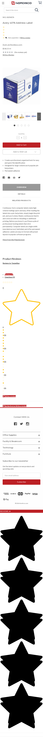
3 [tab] (21, 125)
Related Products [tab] (21, 200)
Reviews (5, 511)
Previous (4, 116)
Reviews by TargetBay (11, 263)
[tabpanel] (9, 116)
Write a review (25, 38)
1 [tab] (14, 125)
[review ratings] (3, 32)
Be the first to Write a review (15, 406)
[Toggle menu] (3, 3)
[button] (4, 38)
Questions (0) (10, 277)
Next (39, 116)
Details (21, 194)
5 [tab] (28, 125)
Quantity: (21, 134)
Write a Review (8, 55)
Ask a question (13, 38)
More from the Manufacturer (14, 240)
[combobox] (21, 10)
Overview (21, 187)
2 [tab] (18, 125)
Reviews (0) (9, 274)
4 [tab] (25, 125)
